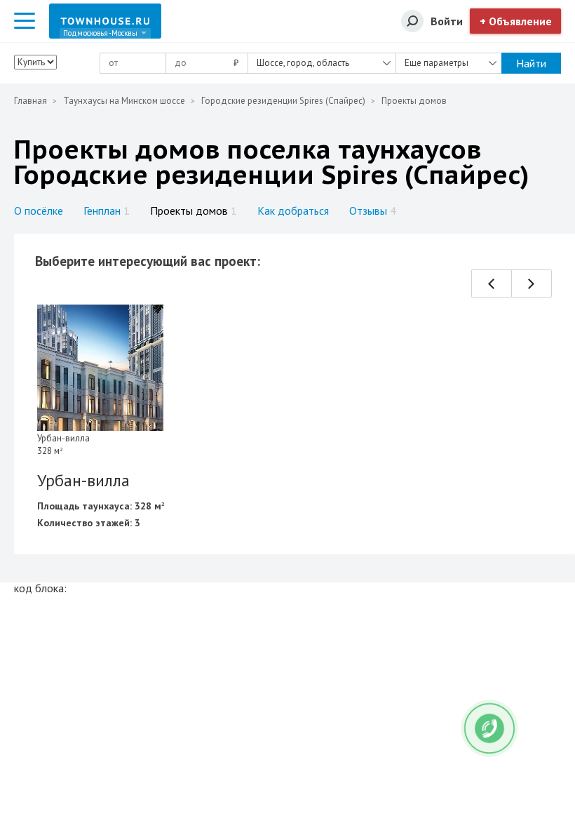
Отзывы (372, 210)
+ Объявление (516, 21)
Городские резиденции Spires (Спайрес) (283, 101)
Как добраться (293, 210)
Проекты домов (193, 210)
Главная (30, 101)
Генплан (106, 210)
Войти (447, 21)
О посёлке (38, 210)
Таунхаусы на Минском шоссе (124, 101)
